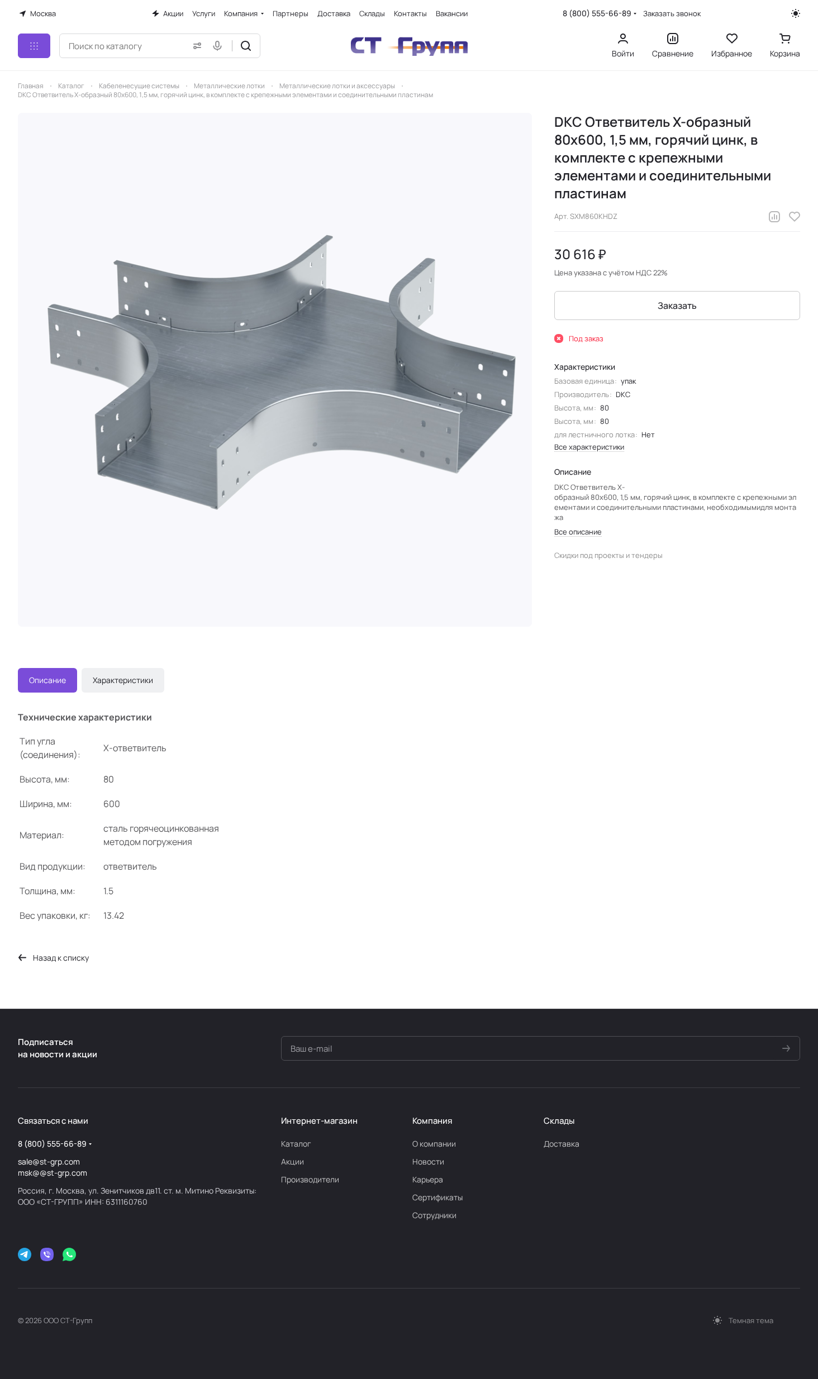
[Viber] (47, 1254)
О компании (434, 1143)
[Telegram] (24, 1254)
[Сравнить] (774, 216)
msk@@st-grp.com (52, 1172)
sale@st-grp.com (49, 1161)
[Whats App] (69, 1254)
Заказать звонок (672, 13)
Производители (310, 1179)
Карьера (427, 1179)
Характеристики (123, 680)
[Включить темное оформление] (795, 13)
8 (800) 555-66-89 (597, 13)
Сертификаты (437, 1197)
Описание (47, 680)
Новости (428, 1161)
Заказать (677, 305)
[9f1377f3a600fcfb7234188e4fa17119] (275, 370)
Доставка (561, 1143)
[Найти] (246, 46)
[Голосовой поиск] (219, 46)
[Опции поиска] (195, 46)
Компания (432, 1121)
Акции (292, 1161)
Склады (559, 1121)
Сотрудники (434, 1215)
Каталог (296, 1143)
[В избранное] (794, 216)
